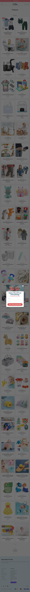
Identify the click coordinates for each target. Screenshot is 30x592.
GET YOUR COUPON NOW (15, 304)
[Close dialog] (22, 285)
